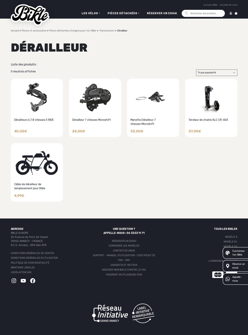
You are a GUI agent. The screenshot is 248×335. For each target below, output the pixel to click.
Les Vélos (90, 13)
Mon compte (230, 13)
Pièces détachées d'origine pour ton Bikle (72, 30)
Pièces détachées (122, 13)
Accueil (15, 30)
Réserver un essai (162, 13)
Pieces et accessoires (34, 30)
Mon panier (236, 13)
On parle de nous (228, 5)
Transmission (106, 30)
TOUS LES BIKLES (225, 228)
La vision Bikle (211, 5)
